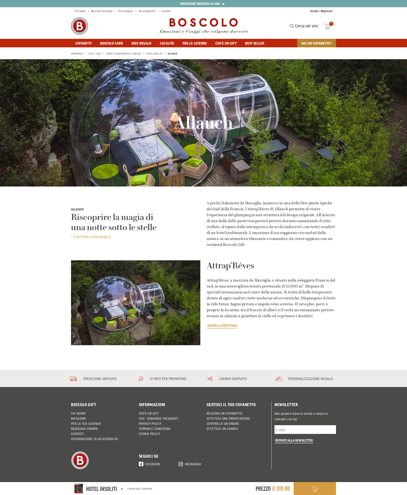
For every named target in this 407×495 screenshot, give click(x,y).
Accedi (314, 11)
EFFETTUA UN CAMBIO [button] (222, 428)
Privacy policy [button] (150, 423)
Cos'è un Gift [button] (149, 413)
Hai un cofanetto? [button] (316, 43)
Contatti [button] (77, 433)
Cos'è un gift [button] (226, 43)
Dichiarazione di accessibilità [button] (94, 438)
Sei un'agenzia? (147, 11)
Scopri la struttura (222, 325)
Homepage (77, 53)
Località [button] (167, 43)
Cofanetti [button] (83, 43)
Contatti (166, 11)
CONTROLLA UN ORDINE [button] (223, 423)
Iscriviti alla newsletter (294, 440)
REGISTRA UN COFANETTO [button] (224, 413)
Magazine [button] (78, 418)
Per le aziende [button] (195, 43)
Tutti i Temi (94, 53)
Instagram (193, 464)
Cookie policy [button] (149, 433)
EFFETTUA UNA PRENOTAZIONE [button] (228, 418)
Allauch (172, 53)
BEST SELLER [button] (254, 43)
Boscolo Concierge (101, 11)
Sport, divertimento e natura (123, 53)
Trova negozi (125, 11)
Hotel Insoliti (154, 53)
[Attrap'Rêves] (135, 302)
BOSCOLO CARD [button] (111, 43)
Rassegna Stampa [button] (84, 428)
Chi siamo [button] (78, 413)
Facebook (152, 464)
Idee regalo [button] (141, 43)
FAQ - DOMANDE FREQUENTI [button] (158, 418)
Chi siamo (79, 11)
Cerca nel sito (306, 26)
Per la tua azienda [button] (86, 423)
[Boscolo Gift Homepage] (79, 26)
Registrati (327, 11)
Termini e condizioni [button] (154, 428)
